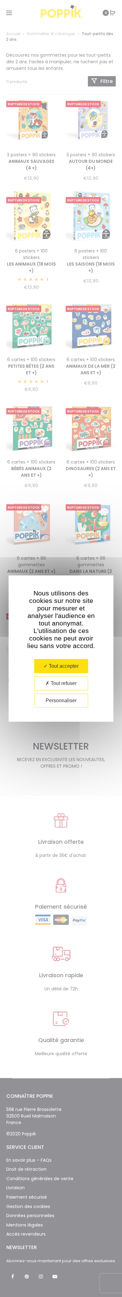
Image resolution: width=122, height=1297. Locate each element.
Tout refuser (63, 683)
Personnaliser (61, 700)
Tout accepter (63, 666)
